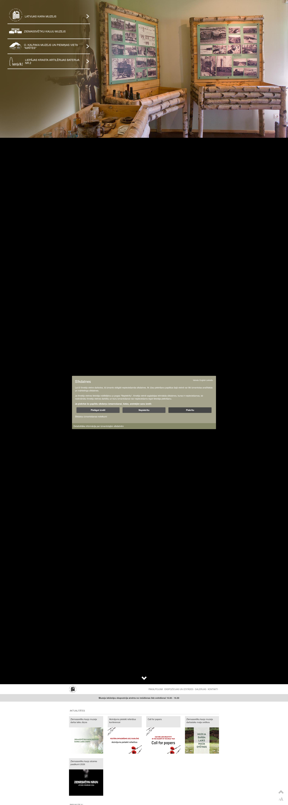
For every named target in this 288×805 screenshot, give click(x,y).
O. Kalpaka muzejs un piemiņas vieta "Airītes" (51, 46)
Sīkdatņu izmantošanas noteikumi (91, 416)
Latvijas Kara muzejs (40, 16)
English (203, 380)
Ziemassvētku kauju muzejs (45, 31)
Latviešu (209, 380)
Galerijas (200, 689)
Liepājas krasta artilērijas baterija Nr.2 (52, 61)
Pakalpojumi (155, 689)
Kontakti (213, 689)
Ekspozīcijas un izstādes (178, 689)
